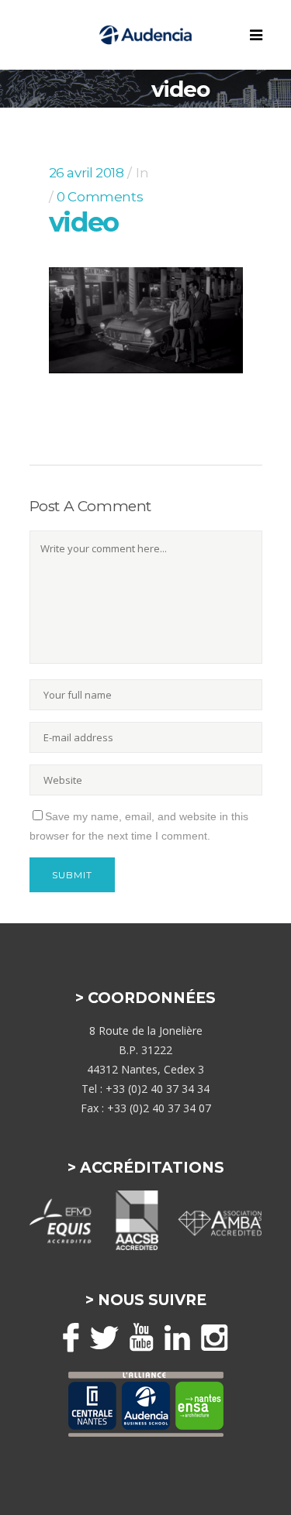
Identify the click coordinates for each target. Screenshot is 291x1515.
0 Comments (100, 196)
